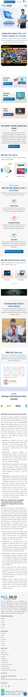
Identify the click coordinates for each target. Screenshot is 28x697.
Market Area (5, 660)
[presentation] (2, 170)
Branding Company (16, 694)
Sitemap (4, 658)
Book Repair (8, 114)
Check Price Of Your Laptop (13, 251)
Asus (3, 628)
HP (3, 620)
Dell (3, 622)
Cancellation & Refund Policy (9, 670)
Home (3, 650)
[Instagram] (5, 686)
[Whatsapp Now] (2, 690)
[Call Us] (25, 693)
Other (3, 645)
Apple (3, 618)
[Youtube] (8, 686)
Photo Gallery (5, 654)
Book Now (7, 83)
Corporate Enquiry (9, 2)
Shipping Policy (6, 668)
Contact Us (5, 662)
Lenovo (4, 624)
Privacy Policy (5, 666)
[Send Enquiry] (2, 693)
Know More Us (13, 146)
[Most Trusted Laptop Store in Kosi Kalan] (14, 18)
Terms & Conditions (7, 664)
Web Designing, (21, 693)
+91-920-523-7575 (11, 676)
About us (4, 652)
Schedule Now (8, 99)
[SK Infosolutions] (7, 6)
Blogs (3, 656)
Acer (3, 626)
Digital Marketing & (6, 694)
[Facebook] (2, 686)
